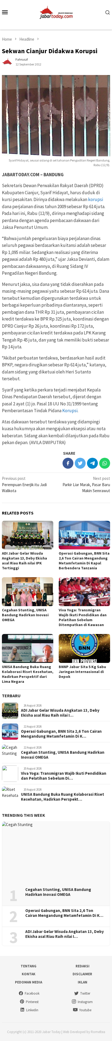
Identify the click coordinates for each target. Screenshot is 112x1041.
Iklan (82, 982)
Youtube (85, 1010)
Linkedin (32, 1010)
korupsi (95, 199)
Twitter (85, 993)
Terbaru (11, 695)
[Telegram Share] (92, 463)
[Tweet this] (80, 463)
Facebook (32, 993)
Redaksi (82, 966)
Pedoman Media (28, 982)
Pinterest (32, 1002)
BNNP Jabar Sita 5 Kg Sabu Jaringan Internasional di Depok (82, 671)
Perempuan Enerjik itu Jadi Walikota (24, 484)
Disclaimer (82, 974)
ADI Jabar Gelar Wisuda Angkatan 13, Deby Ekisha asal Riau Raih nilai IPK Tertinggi (24, 560)
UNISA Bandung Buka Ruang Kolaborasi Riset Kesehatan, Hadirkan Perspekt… (62, 797)
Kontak (28, 974)
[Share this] (68, 463)
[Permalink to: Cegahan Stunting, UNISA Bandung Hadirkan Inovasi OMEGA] (27, 591)
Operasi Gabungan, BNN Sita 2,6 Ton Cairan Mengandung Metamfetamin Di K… (61, 734)
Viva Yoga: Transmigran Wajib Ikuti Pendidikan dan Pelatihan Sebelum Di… (63, 776)
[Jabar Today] (56, 11)
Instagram (85, 1002)
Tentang (28, 966)
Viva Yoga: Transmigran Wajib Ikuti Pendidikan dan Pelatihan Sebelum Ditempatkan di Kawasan (83, 617)
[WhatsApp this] (104, 463)
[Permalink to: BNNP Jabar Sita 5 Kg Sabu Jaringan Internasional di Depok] (84, 648)
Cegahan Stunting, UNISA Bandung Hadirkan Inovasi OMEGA (25, 615)
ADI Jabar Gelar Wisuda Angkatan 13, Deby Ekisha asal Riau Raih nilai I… (60, 713)
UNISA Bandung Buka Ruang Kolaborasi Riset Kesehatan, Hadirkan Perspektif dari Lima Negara (27, 674)
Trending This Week (23, 815)
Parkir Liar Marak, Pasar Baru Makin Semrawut (86, 484)
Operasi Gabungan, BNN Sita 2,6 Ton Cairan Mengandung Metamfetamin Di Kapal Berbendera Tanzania (84, 560)
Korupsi (69, 411)
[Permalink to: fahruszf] (7, 61)
